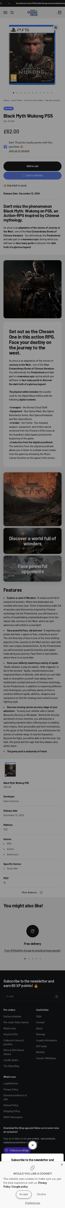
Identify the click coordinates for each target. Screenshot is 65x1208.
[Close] (62, 1164)
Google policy (19, 1186)
